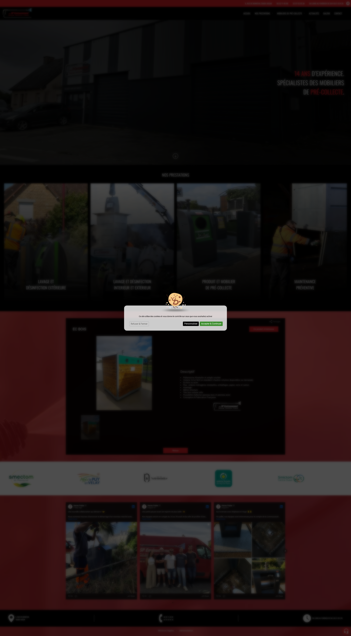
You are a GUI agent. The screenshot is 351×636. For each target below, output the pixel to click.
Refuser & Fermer (139, 324)
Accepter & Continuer (211, 323)
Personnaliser (190, 323)
